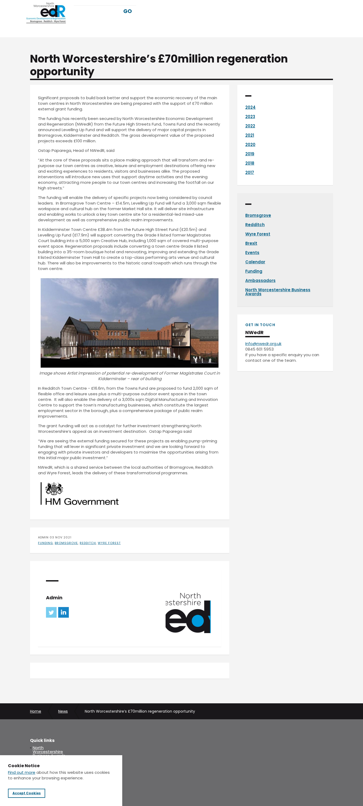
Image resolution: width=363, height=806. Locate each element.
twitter (51, 612)
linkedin (63, 612)
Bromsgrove (66, 543)
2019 (249, 154)
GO (127, 11)
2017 (249, 172)
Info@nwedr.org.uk (263, 343)
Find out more (21, 772)
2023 (250, 116)
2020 (250, 144)
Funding (45, 543)
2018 (249, 163)
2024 (250, 107)
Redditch (88, 543)
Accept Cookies (26, 793)
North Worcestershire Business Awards (277, 292)
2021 (249, 135)
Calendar (255, 262)
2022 (250, 126)
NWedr (46, 12)
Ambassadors (260, 280)
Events (252, 252)
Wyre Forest (109, 543)
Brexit (251, 243)
